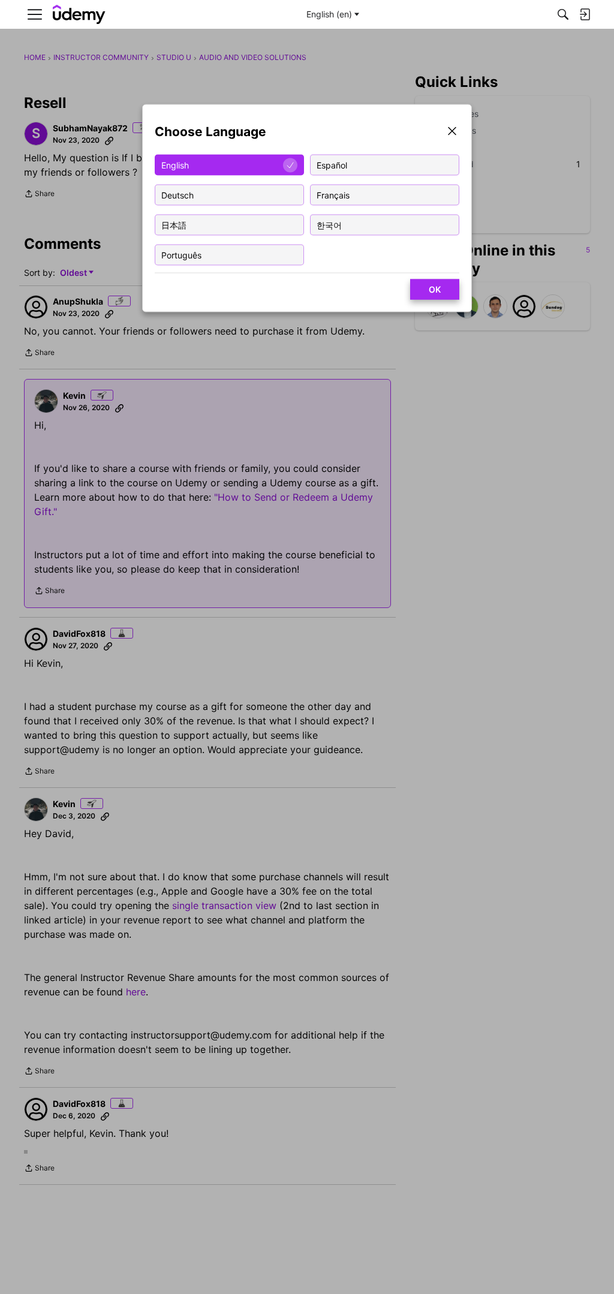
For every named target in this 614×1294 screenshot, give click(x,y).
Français (333, 194)
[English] (79, 15)
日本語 (173, 224)
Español (332, 165)
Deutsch (177, 194)
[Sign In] (584, 14)
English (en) (329, 14)
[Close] (452, 132)
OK (435, 289)
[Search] (563, 14)
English (175, 165)
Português (181, 254)
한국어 (329, 224)
